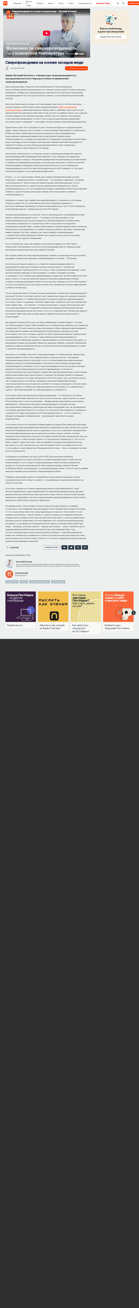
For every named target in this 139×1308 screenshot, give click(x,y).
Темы (70, 3)
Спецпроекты (84, 3)
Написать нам (51, 547)
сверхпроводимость (39, 582)
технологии (21, 573)
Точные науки (58, 582)
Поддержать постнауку (111, 37)
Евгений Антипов (17, 68)
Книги (51, 3)
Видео (40, 3)
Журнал (17, 3)
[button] (133, 613)
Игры (60, 3)
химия (23, 582)
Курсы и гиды (29, 3)
